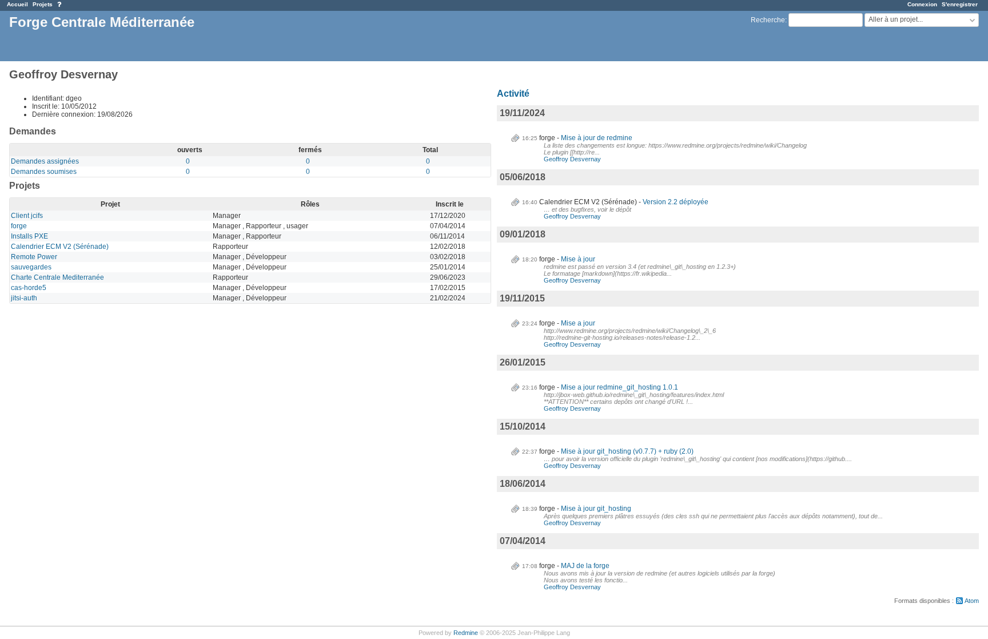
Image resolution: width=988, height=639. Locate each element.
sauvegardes (31, 267)
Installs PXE (29, 236)
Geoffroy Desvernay (572, 159)
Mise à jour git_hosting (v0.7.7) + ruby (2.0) (627, 451)
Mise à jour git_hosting (596, 509)
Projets (43, 4)
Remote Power (34, 257)
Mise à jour (578, 259)
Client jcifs (27, 216)
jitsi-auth (24, 298)
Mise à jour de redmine (596, 138)
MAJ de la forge (585, 566)
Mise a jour (578, 323)
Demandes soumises (44, 172)
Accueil (17, 4)
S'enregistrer (960, 4)
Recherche (768, 20)
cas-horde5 (28, 288)
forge (19, 226)
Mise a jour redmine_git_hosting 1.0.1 (619, 387)
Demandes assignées (45, 161)
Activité (513, 93)
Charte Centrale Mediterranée (57, 277)
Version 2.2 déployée (675, 202)
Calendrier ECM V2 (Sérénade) (60, 247)
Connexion (922, 4)
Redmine (465, 632)
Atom (972, 600)
